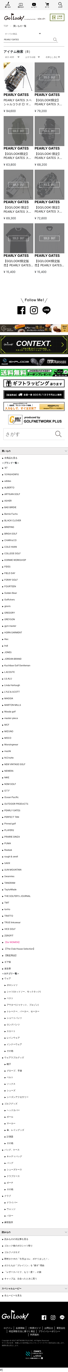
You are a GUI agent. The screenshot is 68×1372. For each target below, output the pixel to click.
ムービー (34, 7)
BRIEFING (9, 527)
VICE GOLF (10, 929)
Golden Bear (10, 593)
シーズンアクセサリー (17, 1097)
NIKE (6, 777)
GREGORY (9, 612)
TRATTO (8, 915)
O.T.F (7, 790)
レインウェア (13, 1037)
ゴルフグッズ (10, 1103)
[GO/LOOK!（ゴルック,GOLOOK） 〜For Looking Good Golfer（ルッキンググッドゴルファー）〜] (25, 16)
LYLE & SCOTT (12, 691)
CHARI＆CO (10, 540)
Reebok (8, 850)
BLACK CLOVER (12, 520)
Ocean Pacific (11, 797)
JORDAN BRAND (13, 658)
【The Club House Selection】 (19, 948)
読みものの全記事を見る (16, 1239)
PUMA (7, 843)
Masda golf (10, 711)
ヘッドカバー (13, 1110)
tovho (7, 909)
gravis (7, 606)
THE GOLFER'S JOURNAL (17, 896)
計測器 (10, 1136)
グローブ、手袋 (14, 1070)
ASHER (8, 500)
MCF (6, 724)
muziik (7, 751)
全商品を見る (10, 457)
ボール (10, 1116)
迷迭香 (7, 968)
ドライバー (12, 1202)
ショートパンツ (14, 1018)
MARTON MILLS (12, 705)
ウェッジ (11, 1209)
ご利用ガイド (34, 1328)
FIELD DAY (9, 573)
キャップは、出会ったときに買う (20, 1278)
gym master (10, 626)
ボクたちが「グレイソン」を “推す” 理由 (24, 1265)
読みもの (21, 7)
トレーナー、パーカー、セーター (23, 1011)
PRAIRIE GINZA (12, 836)
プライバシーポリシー (49, 1331)
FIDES (7, 566)
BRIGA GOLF (10, 533)
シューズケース (14, 1169)
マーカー (11, 1123)
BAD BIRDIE (10, 507)
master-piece (11, 718)
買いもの (8, 7)
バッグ (10, 1163)
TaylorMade (10, 889)
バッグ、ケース (12, 1149)
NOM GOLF (10, 784)
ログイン (8, 1328)
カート (47, 7)
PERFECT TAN (11, 817)
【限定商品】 (10, 955)
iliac (6, 639)
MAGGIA (8, 698)
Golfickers (9, 599)
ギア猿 (7, 962)
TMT (6, 902)
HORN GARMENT (13, 632)
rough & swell (11, 856)
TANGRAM (9, 882)
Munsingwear (11, 744)
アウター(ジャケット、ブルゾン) (23, 1004)
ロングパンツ (13, 1024)
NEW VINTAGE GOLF (14, 764)
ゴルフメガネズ (12, 1252)
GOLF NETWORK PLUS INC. (23, 1340)
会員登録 (20, 1328)
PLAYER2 (9, 830)
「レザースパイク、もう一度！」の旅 (22, 1272)
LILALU (8, 678)
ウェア (7, 978)
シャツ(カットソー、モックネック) (24, 991)
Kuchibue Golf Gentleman (17, 665)
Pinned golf (10, 823)
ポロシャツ (12, 985)
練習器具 (8, 1222)
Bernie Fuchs (11, 513)
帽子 (9, 1064)
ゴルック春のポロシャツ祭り (18, 1245)
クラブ (7, 1195)
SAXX (7, 863)
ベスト (10, 998)
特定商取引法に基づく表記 (22, 1331)
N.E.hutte (9, 757)
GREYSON (9, 619)
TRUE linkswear (12, 922)
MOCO (7, 738)
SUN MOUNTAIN (12, 869)
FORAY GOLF (11, 579)
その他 (10, 1050)
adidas (7, 481)
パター (10, 1215)
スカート (11, 1031)
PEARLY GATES (16, 95)
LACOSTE (9, 672)
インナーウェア (14, 1044)
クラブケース (13, 1176)
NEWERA (8, 770)
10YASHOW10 (11, 474)
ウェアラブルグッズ (14, 1057)
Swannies (9, 876)
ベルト (10, 1077)
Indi (6, 645)
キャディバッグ (14, 1156)
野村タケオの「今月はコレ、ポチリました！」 (27, 1258)
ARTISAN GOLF (12, 494)
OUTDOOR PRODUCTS (16, 803)
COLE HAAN (10, 546)
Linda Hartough (12, 685)
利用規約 (34, 1334)
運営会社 (61, 1328)
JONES (8, 652)
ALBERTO (9, 487)
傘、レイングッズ (15, 1130)
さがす (60, 7)
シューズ (11, 1090)
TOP (6, 26)
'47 (5, 467)
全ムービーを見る (13, 1295)
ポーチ (10, 1182)
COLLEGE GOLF (12, 553)
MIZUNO (8, 731)
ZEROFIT (8, 935)
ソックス (11, 1083)
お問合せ (48, 1328)
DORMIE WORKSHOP (15, 560)
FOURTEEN (10, 586)
